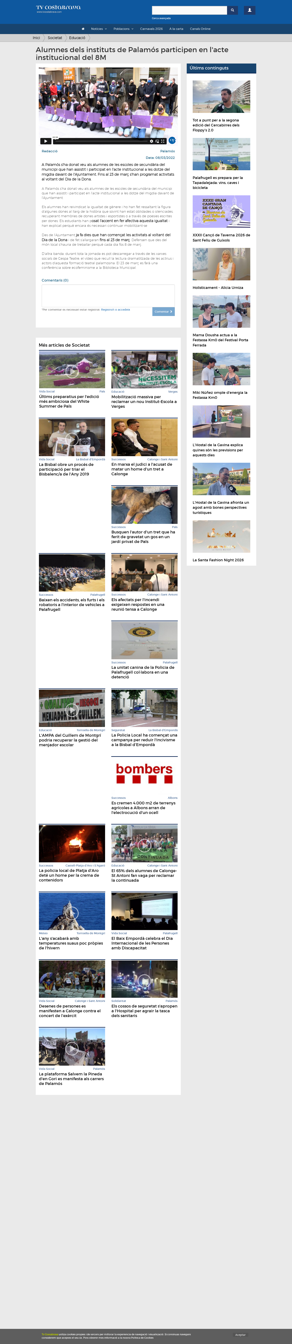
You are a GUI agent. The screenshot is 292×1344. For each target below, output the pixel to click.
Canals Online (200, 29)
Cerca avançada (161, 18)
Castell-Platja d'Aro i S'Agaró (85, 865)
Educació (77, 38)
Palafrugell (97, 595)
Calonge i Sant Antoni (162, 459)
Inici (36, 38)
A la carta (176, 29)
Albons (173, 798)
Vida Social (47, 391)
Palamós (167, 151)
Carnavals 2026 (151, 29)
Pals (102, 391)
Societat (55, 38)
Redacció (50, 151)
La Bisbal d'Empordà (90, 459)
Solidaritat (118, 1001)
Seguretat (118, 730)
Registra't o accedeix (115, 309)
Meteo (43, 933)
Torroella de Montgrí (91, 730)
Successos (118, 459)
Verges (173, 391)
